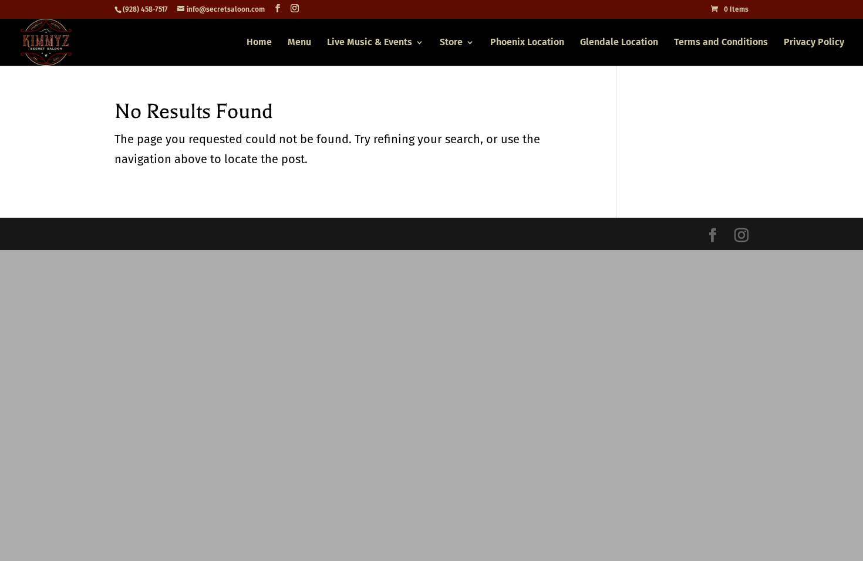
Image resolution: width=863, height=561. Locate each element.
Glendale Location (619, 43)
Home (259, 43)
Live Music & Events (369, 43)
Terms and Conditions (721, 43)
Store (451, 43)
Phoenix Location (527, 43)
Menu (299, 43)
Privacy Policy (814, 43)
